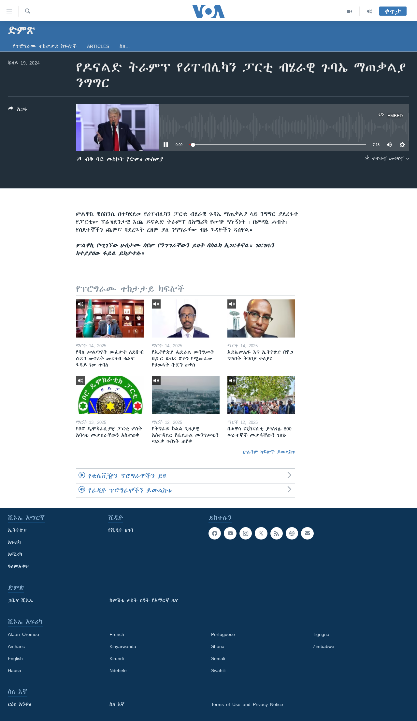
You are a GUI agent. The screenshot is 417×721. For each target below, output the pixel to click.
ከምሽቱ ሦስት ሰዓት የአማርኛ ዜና (143, 600)
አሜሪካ (15, 554)
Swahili (218, 670)
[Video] (350, 11)
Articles (98, 46)
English (15, 658)
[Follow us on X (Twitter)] (261, 533)
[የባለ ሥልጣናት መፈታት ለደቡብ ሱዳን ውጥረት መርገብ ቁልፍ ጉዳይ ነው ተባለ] (110, 318)
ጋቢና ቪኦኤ (20, 600)
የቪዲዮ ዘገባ (120, 530)
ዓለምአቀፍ (18, 567)
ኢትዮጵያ (17, 530)
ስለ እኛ (116, 704)
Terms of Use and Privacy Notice (247, 704)
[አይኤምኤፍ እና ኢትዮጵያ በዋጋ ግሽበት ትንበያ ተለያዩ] (261, 318)
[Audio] (369, 11)
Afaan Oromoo (23, 634)
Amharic (16, 646)
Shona (217, 646)
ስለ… (125, 46)
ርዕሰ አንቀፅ (19, 704)
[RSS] (276, 533)
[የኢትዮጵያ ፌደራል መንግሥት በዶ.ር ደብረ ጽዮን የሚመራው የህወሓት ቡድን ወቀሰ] (186, 318)
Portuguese (223, 634)
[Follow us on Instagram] (245, 533)
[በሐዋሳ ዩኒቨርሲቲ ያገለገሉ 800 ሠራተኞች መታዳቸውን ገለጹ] (261, 395)
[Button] (17, 110)
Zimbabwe (323, 646)
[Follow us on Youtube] (230, 533)
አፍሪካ (14, 542)
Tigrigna (321, 634)
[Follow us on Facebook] (214, 533)
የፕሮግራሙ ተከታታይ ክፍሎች (45, 46)
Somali (218, 658)
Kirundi (116, 658)
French (116, 634)
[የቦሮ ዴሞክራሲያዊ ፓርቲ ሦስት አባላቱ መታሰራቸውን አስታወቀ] (110, 395)
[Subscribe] (307, 533)
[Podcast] (292, 533)
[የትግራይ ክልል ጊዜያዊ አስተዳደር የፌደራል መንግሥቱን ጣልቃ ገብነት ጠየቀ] (186, 395)
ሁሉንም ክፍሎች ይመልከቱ (269, 451)
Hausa (14, 670)
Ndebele (118, 670)
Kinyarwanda (122, 646)
